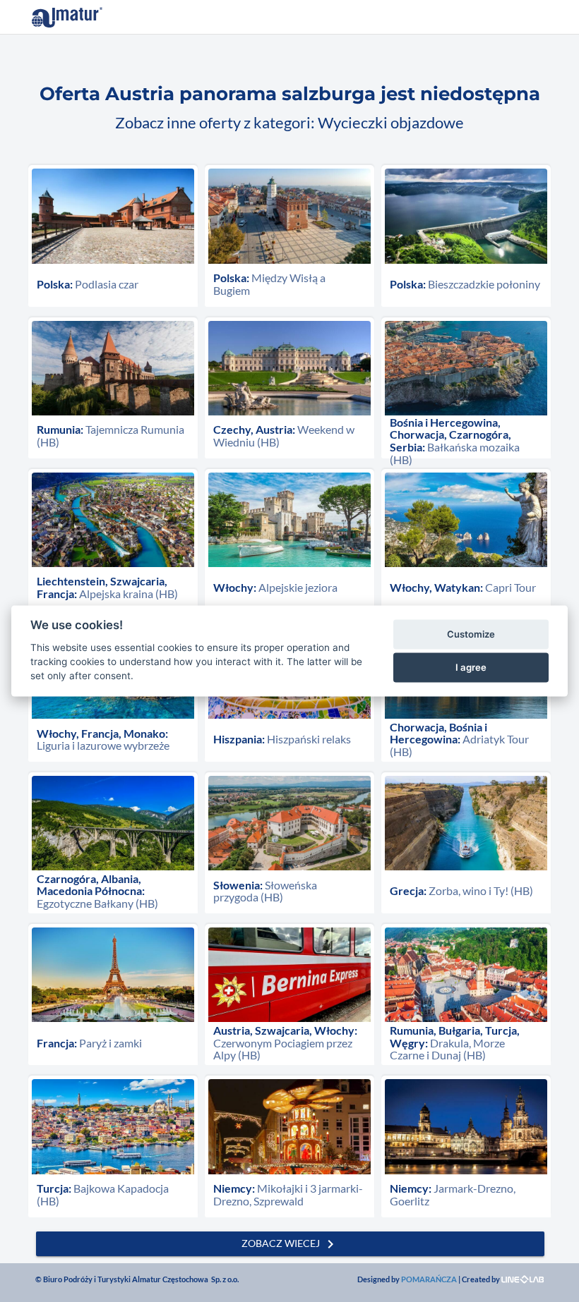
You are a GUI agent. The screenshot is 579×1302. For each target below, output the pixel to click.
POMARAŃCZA (429, 1279)
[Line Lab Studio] (522, 1279)
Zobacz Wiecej (290, 1243)
